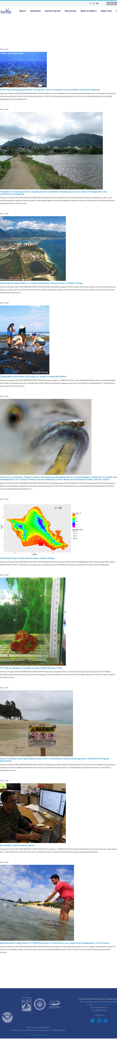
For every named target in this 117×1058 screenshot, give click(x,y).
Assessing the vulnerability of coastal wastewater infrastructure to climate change (41, 283)
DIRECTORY (106, 11)
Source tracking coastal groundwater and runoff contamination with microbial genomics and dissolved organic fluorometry (54, 759)
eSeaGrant (111, 3)
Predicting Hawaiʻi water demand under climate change (27, 558)
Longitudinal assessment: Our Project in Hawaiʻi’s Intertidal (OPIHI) (33, 376)
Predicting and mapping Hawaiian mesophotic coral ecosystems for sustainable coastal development (50, 89)
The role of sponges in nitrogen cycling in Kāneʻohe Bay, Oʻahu (31, 668)
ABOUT (22, 11)
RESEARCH (35, 11)
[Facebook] (90, 3)
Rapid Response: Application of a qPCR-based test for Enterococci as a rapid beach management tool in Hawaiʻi (55, 943)
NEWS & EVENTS (89, 11)
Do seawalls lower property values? (17, 845)
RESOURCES (70, 11)
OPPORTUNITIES (53, 11)
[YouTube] (97, 3)
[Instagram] (94, 3)
